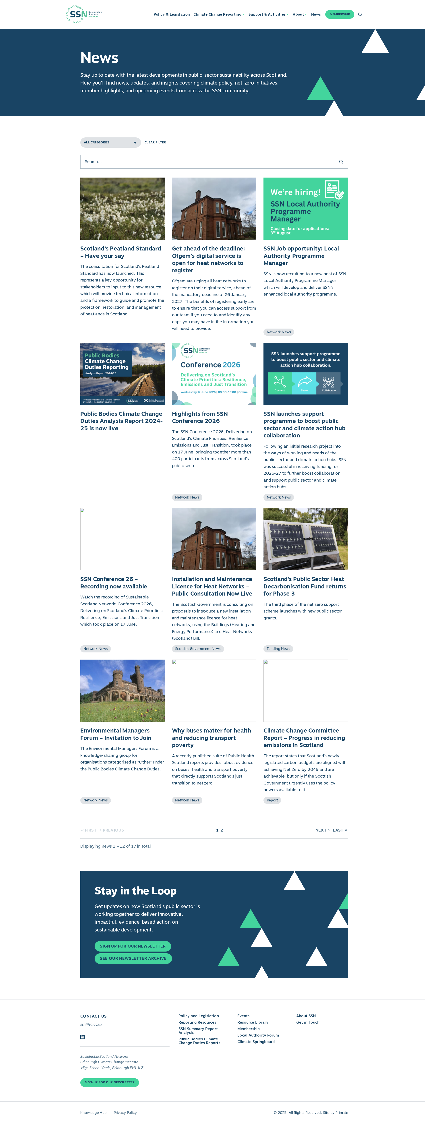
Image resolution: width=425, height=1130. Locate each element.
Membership (248, 1029)
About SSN (306, 1016)
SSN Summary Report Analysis (198, 1030)
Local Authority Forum (258, 1035)
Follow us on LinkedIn (82, 1037)
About (298, 14)
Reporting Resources (197, 1022)
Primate (342, 1113)
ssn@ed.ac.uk (91, 1024)
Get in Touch (307, 1022)
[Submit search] (341, 161)
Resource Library (252, 1022)
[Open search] (360, 14)
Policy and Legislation (198, 1016)
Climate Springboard (256, 1042)
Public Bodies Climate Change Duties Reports (199, 1041)
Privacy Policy (125, 1113)
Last (338, 830)
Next (321, 830)
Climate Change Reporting (217, 14)
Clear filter (155, 142)
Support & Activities (267, 14)
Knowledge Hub (93, 1113)
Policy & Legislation (172, 14)
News (316, 14)
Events (243, 1016)
